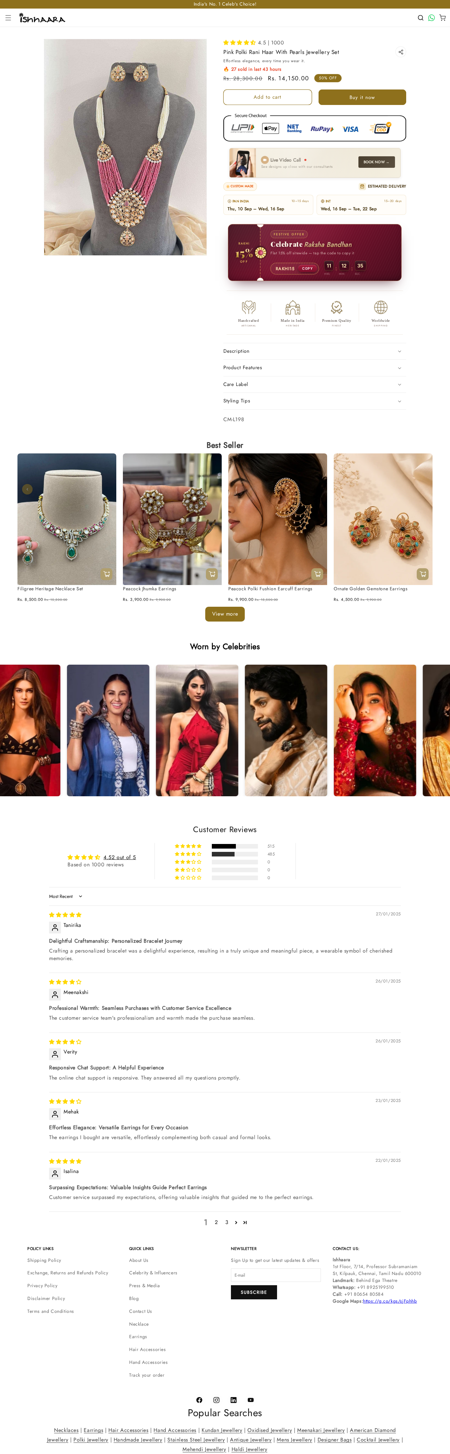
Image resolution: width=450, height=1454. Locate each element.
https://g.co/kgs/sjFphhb (390, 1301)
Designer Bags (335, 1439)
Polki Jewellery (90, 1439)
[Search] (421, 18)
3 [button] (227, 1222)
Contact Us (140, 1311)
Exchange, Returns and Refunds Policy (67, 1272)
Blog (134, 1298)
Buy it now (362, 97)
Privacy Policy (42, 1285)
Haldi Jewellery (249, 1449)
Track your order (147, 1375)
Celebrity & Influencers (153, 1272)
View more (225, 614)
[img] (65, 915)
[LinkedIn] (233, 1400)
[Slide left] (27, 489)
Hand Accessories (148, 1362)
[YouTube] (251, 1400)
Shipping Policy (44, 1260)
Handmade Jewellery (138, 1439)
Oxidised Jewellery (269, 1430)
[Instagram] (216, 1400)
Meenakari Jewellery (321, 1430)
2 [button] (216, 1222)
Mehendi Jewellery (204, 1449)
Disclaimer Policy (46, 1298)
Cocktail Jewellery (378, 1439)
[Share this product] (400, 51)
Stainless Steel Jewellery (196, 1439)
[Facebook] (199, 1400)
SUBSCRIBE (254, 1292)
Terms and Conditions (50, 1311)
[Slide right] (422, 489)
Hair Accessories (147, 1349)
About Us (139, 1260)
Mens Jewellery (294, 1439)
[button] (8, 18)
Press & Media (144, 1285)
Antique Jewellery (250, 1439)
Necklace (139, 1324)
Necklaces (66, 1430)
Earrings (138, 1336)
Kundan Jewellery (222, 1430)
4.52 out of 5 (119, 857)
